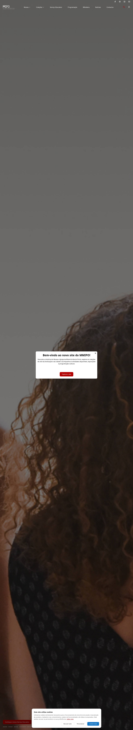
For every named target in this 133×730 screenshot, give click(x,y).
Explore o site (66, 374)
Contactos (110, 7)
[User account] (129, 7)
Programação (72, 7)
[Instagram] (120, 2)
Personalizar (80, 724)
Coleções (39, 7)
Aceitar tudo (93, 724)
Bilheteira (86, 7)
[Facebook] (115, 2)
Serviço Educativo (56, 7)
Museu (26, 7)
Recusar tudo (68, 724)
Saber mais (70, 719)
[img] (8, 7)
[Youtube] (129, 2)
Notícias (98, 7)
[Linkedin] (124, 2)
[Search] (124, 7)
